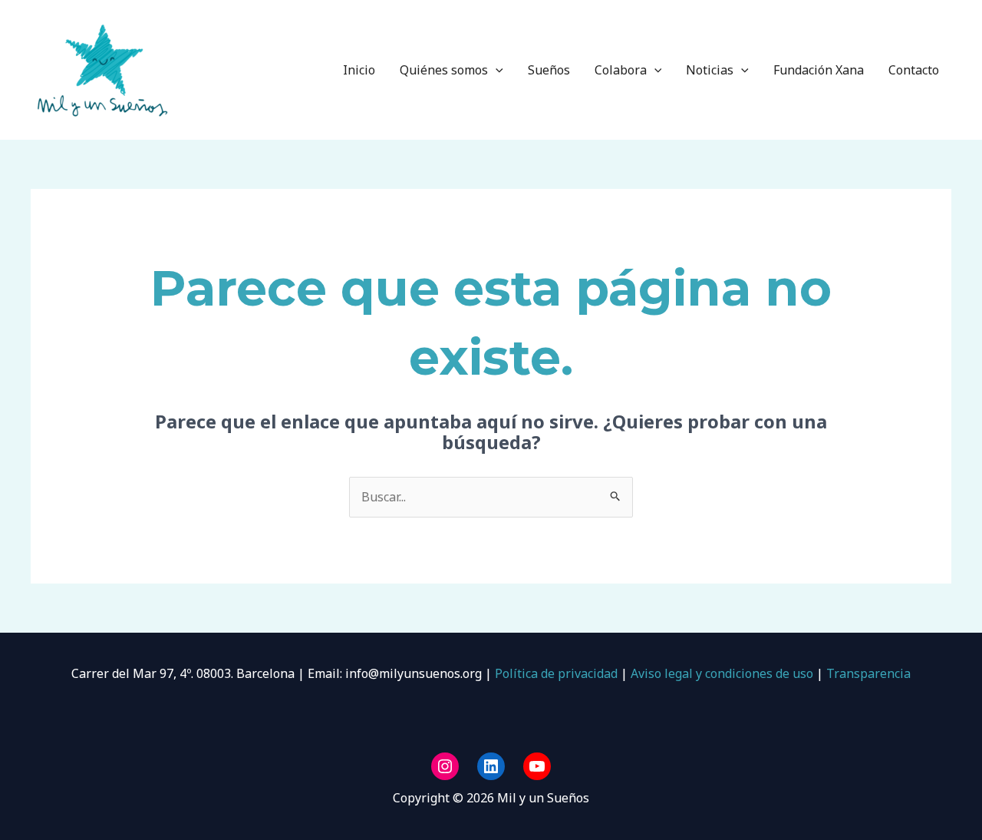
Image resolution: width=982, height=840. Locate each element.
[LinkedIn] (491, 766)
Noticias (709, 69)
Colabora (621, 69)
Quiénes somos (444, 69)
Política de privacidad (555, 673)
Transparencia (868, 673)
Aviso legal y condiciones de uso (722, 673)
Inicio (359, 69)
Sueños (549, 69)
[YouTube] (537, 766)
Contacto (913, 69)
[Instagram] (445, 766)
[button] (495, 70)
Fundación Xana (818, 69)
